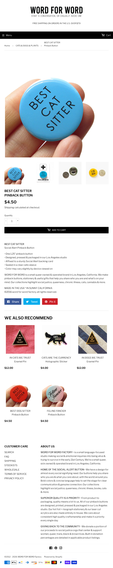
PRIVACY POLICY (14, 478)
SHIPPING (10, 461)
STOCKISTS (10, 465)
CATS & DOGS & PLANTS (27, 45)
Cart (108, 35)
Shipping (9, 207)
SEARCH (9, 452)
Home (7, 45)
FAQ (6, 456)
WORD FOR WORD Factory (29, 557)
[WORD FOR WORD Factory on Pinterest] (55, 548)
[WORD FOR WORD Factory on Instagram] (60, 548)
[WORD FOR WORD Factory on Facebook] (50, 548)
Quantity (8, 215)
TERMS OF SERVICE (15, 474)
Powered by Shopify (53, 557)
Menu (9, 35)
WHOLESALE (11, 469)
